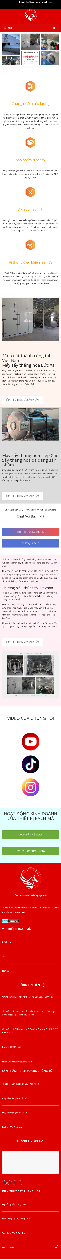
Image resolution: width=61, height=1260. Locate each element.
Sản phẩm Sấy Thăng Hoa (14, 1233)
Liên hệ (5, 970)
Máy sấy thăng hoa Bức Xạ (14, 1112)
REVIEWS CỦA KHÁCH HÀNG (31, 850)
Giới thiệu (6, 942)
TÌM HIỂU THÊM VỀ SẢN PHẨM (22, 399)
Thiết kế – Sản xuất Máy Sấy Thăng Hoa (20, 1083)
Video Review (8, 1247)
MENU (8, 28)
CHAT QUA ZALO (30, 543)
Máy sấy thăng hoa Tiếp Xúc (15, 1098)
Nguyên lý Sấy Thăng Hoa (14, 1204)
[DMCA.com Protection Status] (10, 920)
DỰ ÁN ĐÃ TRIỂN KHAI (30, 834)
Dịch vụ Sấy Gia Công (12, 1127)
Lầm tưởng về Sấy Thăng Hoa (16, 1218)
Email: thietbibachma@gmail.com (35, 2)
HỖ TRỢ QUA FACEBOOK (30, 532)
